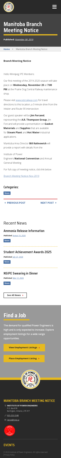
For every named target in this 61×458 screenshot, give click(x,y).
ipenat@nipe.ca (13, 420)
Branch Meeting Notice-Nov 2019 (21, 176)
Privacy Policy (9, 455)
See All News (14, 295)
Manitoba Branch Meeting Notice (29, 400)
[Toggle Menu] (54, 7)
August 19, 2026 (19, 235)
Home (7, 49)
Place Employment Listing (23, 358)
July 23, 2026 (18, 257)
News (7, 193)
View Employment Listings (23, 347)
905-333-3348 (13, 415)
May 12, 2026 (18, 278)
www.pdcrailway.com (27, 100)
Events (9, 445)
